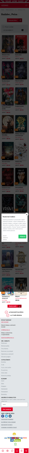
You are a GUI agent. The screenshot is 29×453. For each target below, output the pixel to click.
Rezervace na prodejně (7, 351)
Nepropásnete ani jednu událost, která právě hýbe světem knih (13, 400)
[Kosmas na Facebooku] (2, 416)
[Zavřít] (26, 214)
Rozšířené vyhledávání (8, 422)
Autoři (2, 380)
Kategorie (3, 386)
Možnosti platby (5, 346)
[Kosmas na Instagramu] (10, 416)
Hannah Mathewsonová (21, 298)
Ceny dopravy (4, 348)
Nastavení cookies (6, 425)
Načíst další (12, 306)
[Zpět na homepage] (2, 450)
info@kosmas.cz (5, 330)
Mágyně (17, 296)
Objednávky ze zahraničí (7, 354)
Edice (2, 383)
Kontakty (3, 362)
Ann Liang (4, 300)
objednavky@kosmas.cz (7, 337)
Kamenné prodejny (6, 375)
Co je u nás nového (6, 367)
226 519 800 (4, 322)
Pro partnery (4, 370)
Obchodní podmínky (7, 419)
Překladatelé (4, 391)
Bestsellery (4, 394)
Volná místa (4, 372)
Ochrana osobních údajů (9, 427)
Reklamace (4, 343)
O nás (2, 364)
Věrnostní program (6, 356)
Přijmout (22, 236)
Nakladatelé (4, 389)
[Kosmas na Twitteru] (6, 416)
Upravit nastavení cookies (5, 237)
